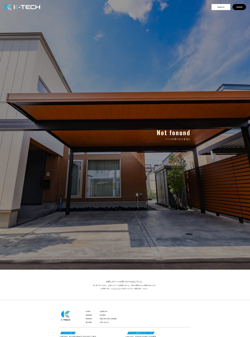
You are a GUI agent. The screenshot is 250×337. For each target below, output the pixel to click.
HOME (88, 311)
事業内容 (89, 318)
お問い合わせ (104, 322)
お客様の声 (103, 311)
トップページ (115, 288)
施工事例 (89, 322)
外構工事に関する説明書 (108, 318)
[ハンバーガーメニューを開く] (239, 7)
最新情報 (89, 315)
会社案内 (103, 315)
